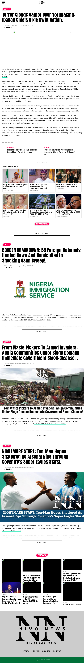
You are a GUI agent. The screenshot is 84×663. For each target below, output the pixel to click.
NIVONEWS (26, 651)
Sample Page (57, 651)
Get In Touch (36, 651)
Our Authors (46, 651)
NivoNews (9, 27)
